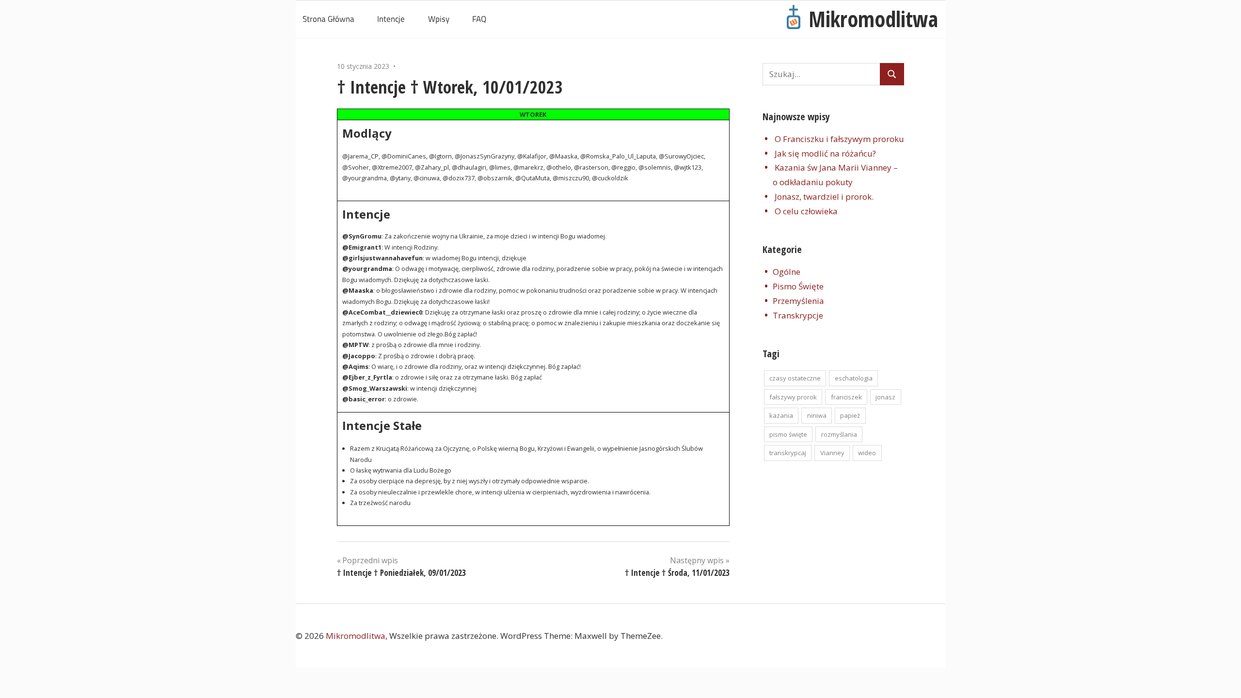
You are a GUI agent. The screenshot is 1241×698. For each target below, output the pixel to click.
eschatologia (854, 378)
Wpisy (438, 19)
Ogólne (786, 271)
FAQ (479, 19)
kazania (781, 415)
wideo (867, 452)
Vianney (832, 452)
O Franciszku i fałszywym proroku (839, 138)
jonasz (885, 397)
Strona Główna (328, 19)
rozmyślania (839, 434)
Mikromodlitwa (873, 18)
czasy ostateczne (795, 378)
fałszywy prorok (793, 397)
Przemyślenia (798, 300)
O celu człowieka (806, 211)
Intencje (391, 19)
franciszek (846, 397)
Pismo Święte (798, 286)
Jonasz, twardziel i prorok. (824, 196)
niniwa (817, 415)
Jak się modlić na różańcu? (825, 153)
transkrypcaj (787, 452)
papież (850, 415)
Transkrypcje (798, 315)
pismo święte (788, 434)
